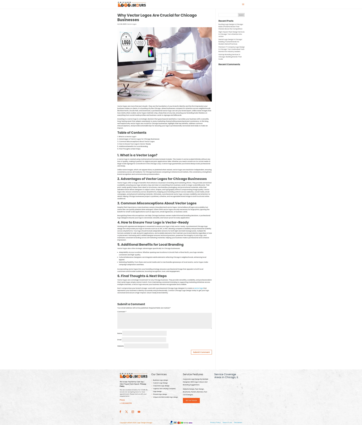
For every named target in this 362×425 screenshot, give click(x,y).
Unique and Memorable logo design (165, 397)
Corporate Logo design (161, 386)
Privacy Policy (215, 422)
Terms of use (227, 422)
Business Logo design (160, 380)
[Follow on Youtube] (139, 411)
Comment (121, 312)
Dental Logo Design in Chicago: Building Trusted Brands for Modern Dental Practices (230, 41)
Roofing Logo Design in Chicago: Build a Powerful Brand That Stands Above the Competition (231, 26)
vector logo (198, 288)
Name (119, 333)
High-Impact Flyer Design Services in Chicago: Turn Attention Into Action (232, 34)
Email (119, 340)
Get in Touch (191, 400)
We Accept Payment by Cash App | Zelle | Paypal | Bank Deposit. (133, 384)
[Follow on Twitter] (126, 411)
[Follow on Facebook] (120, 411)
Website (120, 346)
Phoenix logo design (160, 394)
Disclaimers (238, 422)
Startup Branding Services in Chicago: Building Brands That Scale (230, 56)
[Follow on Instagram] (132, 411)
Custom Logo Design (160, 383)
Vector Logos (131, 24)
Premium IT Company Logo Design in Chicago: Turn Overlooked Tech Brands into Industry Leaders (232, 49)
